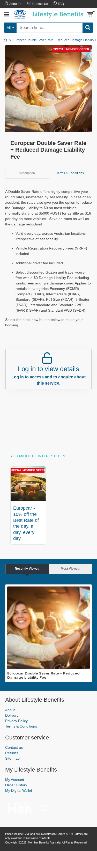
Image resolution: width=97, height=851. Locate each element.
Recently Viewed (27, 568)
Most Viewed (70, 568)
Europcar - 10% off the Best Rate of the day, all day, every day (26, 523)
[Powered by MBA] (19, 806)
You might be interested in (37, 456)
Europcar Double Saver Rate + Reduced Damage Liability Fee (43, 675)
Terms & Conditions (70, 173)
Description (27, 173)
